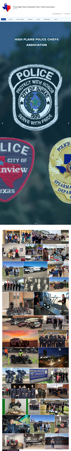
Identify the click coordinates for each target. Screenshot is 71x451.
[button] (2, 123)
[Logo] (6, 7)
